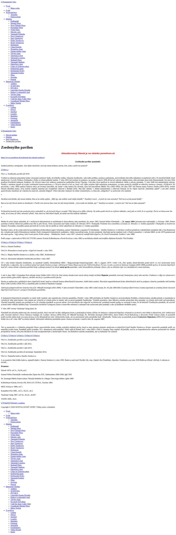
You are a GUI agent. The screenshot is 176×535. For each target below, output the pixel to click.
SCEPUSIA (15, 86)
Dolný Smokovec (17, 41)
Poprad (13, 79)
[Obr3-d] (28, 336)
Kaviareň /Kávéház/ (18, 97)
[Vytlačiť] (5, 403)
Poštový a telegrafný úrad (20, 92)
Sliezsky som (15, 32)
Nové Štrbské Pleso (18, 25)
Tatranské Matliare (18, 62)
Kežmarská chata (17, 69)
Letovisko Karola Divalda (20, 90)
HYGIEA (14, 88)
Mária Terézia (16, 103)
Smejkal (14, 112)
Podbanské (15, 21)
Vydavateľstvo (11, 13)
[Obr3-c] (20, 336)
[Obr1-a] (4, 170)
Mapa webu (15, 8)
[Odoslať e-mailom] (17, 403)
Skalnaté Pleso (16, 60)
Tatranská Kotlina (17, 73)
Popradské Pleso (17, 28)
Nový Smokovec (17, 36)
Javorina (14, 77)
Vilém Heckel (16, 125)
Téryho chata (15, 53)
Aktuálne (14, 15)
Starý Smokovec (17, 38)
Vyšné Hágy (15, 30)
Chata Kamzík (16, 47)
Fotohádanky (15, 123)
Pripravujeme (16, 17)
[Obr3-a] (4, 336)
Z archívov (10, 105)
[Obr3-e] (36, 336)
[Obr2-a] (4, 242)
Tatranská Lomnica (18, 58)
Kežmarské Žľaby (17, 71)
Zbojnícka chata (17, 49)
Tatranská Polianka (18, 34)
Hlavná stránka (11, 135)
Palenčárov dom (17, 64)
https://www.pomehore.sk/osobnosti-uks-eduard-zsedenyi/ (23, 158)
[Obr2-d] (28, 242)
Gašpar (13, 107)
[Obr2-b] (12, 242)
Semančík (14, 120)
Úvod (8, 6)
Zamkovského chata (18, 51)
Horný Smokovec (17, 43)
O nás (8, 10)
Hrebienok (15, 45)
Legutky (14, 114)
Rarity (13, 127)
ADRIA (14, 84)
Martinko (14, 116)
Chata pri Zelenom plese (20, 66)
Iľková (13, 110)
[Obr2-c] (20, 242)
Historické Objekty (13, 82)
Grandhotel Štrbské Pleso (20, 101)
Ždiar (13, 75)
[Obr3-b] (12, 336)
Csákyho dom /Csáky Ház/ (21, 99)
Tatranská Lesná (17, 56)
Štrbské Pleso (16, 23)
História (9, 19)
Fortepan (14, 118)
